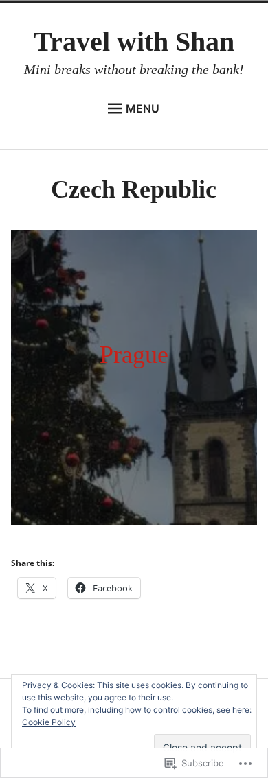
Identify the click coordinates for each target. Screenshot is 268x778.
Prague (134, 354)
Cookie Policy (49, 722)
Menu (142, 108)
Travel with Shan (134, 41)
